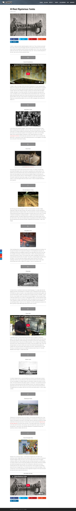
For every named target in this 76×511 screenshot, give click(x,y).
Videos (41, 2)
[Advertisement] (58, 23)
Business (72, 2)
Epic (68, 2)
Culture (46, 2)
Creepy (56, 2)
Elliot (12, 11)
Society (51, 2)
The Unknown (62, 2)
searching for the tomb (14, 135)
